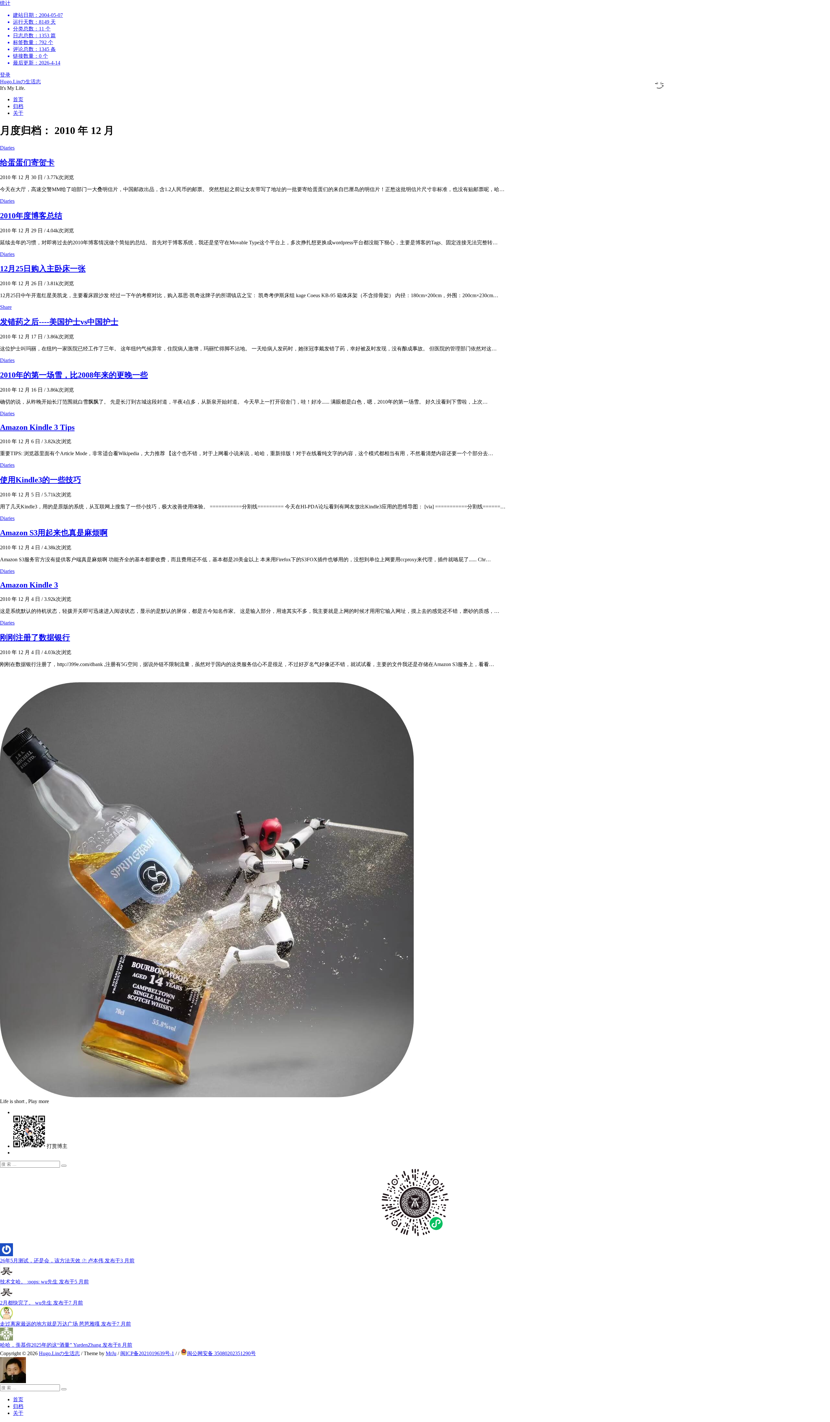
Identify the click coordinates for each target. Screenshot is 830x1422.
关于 (18, 113)
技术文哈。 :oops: (44, 1281)
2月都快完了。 (41, 1303)
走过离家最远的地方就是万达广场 (65, 1324)
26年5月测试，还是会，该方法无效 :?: (67, 1260)
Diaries (7, 148)
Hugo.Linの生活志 (20, 81)
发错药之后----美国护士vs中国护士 (59, 322)
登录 (5, 75)
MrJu (111, 1353)
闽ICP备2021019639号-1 (147, 1353)
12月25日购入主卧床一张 (43, 268)
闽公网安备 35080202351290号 (221, 1353)
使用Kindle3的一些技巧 (40, 480)
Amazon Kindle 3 (29, 585)
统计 (31, 33)
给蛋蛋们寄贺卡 (27, 162)
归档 (18, 106)
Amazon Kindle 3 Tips (37, 427)
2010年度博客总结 (31, 216)
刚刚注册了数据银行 (35, 637)
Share (6, 307)
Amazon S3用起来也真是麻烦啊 (54, 533)
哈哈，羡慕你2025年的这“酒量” (66, 1345)
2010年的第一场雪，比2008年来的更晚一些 (74, 375)
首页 (18, 99)
